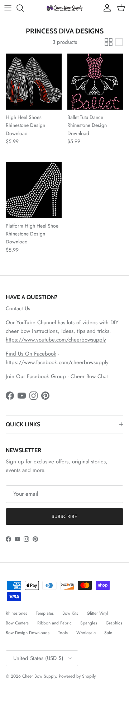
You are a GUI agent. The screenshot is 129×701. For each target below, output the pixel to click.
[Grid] (108, 42)
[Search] (24, 8)
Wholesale (86, 632)
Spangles (88, 623)
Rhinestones (16, 613)
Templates (45, 613)
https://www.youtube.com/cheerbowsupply (56, 340)
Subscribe (64, 516)
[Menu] (8, 8)
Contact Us (18, 308)
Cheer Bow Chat (89, 376)
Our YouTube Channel (31, 322)
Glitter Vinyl (97, 613)
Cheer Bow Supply (39, 676)
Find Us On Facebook (31, 354)
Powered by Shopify (77, 676)
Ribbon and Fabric (54, 623)
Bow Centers (17, 623)
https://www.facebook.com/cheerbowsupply (57, 362)
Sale (108, 632)
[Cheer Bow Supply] (64, 7)
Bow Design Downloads (27, 632)
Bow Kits (70, 613)
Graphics (114, 623)
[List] (119, 42)
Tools (63, 632)
